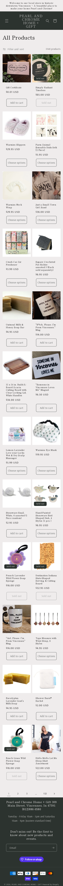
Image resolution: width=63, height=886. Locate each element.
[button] (6, 21)
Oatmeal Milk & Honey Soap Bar (15, 326)
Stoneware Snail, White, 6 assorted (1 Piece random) (16, 515)
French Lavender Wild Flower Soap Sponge (16, 578)
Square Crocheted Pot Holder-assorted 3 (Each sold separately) (45, 266)
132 (45, 793)
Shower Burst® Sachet (44, 699)
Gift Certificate (14, 87)
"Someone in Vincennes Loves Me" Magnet (45, 387)
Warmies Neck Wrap (14, 206)
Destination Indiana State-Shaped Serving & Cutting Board (46, 579)
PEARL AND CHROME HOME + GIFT (27, 884)
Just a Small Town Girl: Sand (46, 206)
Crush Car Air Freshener (13, 263)
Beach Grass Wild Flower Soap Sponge (16, 761)
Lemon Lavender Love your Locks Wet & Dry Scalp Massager (15, 454)
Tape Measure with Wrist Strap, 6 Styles (46, 641)
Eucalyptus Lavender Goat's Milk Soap (15, 701)
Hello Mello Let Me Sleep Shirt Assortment (46, 761)
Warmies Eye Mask (46, 450)
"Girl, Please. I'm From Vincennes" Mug (15, 641)
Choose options (16, 162)
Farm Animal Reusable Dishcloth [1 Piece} (46, 147)
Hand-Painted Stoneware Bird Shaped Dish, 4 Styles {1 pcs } (44, 516)
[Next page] (54, 793)
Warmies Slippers (16, 144)
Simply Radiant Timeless (44, 88)
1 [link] (8, 793)
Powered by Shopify (51, 884)
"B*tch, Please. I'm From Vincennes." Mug (46, 327)
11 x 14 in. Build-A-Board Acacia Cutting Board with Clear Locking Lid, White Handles (16, 390)
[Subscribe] (53, 848)
